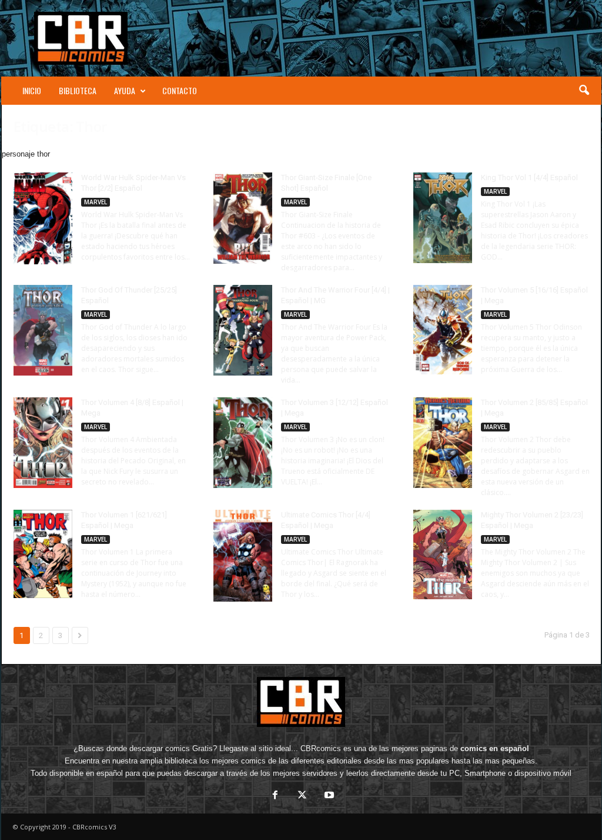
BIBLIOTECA (77, 90)
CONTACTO (179, 90)
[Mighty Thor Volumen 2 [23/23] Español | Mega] (442, 554)
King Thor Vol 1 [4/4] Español (529, 177)
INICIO (31, 90)
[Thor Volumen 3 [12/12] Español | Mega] (242, 442)
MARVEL (95, 202)
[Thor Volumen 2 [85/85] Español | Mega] (442, 442)
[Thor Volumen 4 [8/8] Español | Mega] (43, 442)
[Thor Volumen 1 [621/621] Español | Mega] (43, 554)
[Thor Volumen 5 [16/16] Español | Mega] (442, 329)
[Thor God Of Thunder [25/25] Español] (43, 330)
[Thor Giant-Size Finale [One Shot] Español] (242, 218)
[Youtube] (328, 796)
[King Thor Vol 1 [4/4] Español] (442, 217)
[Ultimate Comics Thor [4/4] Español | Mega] (242, 556)
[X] (302, 796)
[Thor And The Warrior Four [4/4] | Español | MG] (242, 330)
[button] (584, 91)
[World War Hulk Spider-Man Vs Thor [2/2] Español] (43, 218)
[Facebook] (275, 796)
